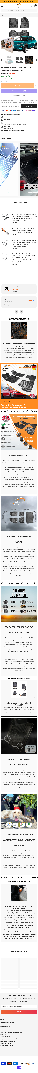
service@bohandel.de (6, 1045)
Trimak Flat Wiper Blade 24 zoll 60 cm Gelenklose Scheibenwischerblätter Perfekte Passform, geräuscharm (23, 230)
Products (8, 15)
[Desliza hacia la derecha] (35, 341)
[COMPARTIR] (35, 85)
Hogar (2, 15)
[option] (19, 35)
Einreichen (19, 1012)
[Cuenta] (31, 6)
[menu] (2, 6)
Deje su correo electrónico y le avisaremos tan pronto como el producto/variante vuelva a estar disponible (19, 101)
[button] (31, 51)
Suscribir (29, 106)
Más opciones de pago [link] (19, 95)
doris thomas (8, 299)
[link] (19, 341)
